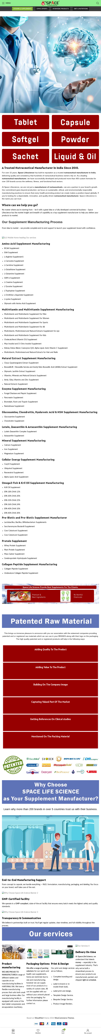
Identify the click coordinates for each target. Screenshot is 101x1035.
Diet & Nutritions (81, 8)
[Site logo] (50, 3)
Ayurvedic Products (61, 8)
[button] (5, 593)
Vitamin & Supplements (22, 8)
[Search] (97, 3)
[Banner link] (50, 64)
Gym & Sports (42, 8)
